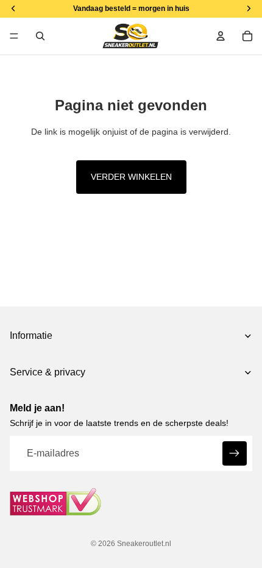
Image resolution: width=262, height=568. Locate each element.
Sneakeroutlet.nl (144, 543)
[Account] (220, 36)
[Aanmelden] (234, 453)
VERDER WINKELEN (131, 177)
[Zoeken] (40, 36)
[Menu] (14, 36)
